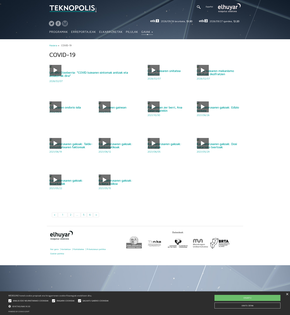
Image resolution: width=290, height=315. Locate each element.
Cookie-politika (57, 254)
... (77, 215)
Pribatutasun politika (96, 249)
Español (209, 7)
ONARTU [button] (247, 298)
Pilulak (132, 32)
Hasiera (53, 45)
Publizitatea (78, 249)
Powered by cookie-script (18, 311)
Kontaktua (66, 249)
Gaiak (146, 32)
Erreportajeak (83, 32)
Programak (58, 32)
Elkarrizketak (111, 32)
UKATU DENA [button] (247, 305)
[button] (59, 306)
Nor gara (54, 249)
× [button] (287, 294)
